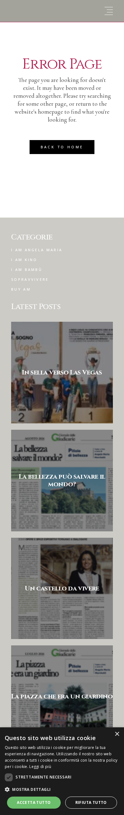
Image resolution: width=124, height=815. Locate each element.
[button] (62, 789)
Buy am (21, 289)
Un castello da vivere (62, 588)
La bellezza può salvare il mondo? (62, 480)
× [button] (116, 734)
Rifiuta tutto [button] (91, 802)
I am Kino (24, 259)
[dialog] (62, 771)
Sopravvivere (30, 279)
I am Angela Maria (36, 249)
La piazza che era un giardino (62, 696)
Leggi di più (40, 766)
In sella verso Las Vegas (62, 372)
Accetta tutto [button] (34, 802)
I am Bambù (26, 269)
